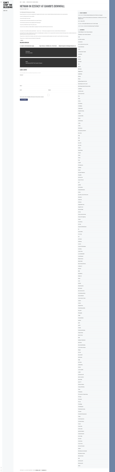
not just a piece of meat (81, 298)
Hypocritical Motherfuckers (82, 226)
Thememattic (44, 470)
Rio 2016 (79, 352)
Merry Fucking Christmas (82, 263)
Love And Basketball (81, 253)
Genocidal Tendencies (81, 172)
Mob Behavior (80, 273)
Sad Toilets (80, 362)
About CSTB (5, 10)
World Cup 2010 (80, 460)
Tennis (79, 389)
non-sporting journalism (81, 293)
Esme (79, 140)
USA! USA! (79, 438)
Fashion (79, 147)
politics (79, 325)
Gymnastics (80, 197)
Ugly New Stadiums (81, 431)
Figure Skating (80, 150)
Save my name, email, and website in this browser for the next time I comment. (32, 96)
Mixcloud (79, 268)
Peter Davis (80, 17)
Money (79, 278)
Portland (79, 327)
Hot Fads (79, 224)
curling (79, 123)
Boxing (79, 78)
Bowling (79, 76)
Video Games (80, 441)
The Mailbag (80, 404)
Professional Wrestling (81, 330)
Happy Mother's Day (81, 204)
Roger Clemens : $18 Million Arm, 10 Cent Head (48, 45)
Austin (79, 49)
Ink (78, 229)
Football (79, 162)
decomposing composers (82, 130)
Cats (79, 96)
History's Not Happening (82, 216)
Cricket (79, 118)
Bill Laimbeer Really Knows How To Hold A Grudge (90, 23)
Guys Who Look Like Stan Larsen (83, 194)
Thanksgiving (80, 391)
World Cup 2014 (80, 463)
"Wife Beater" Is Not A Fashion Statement (84, 34)
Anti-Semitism (80, 41)
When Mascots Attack (81, 453)
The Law (79, 401)
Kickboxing (79, 241)
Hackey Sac (80, 199)
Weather (79, 448)
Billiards (79, 66)
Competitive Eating (81, 110)
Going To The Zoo (81, 179)
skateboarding (80, 364)
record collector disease (82, 347)
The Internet (80, 399)
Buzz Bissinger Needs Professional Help (84, 86)
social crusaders (80, 369)
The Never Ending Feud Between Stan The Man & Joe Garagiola (93, 15)
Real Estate (80, 342)
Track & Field (80, 426)
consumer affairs (80, 115)
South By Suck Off (81, 374)
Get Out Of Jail (80, 177)
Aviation (79, 56)
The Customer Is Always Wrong (83, 394)
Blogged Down (80, 71)
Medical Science (80, 258)
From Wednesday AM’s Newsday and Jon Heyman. (27, 12)
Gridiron (79, 192)
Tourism (79, 423)
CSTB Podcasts (80, 120)
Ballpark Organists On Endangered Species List (67, 45)
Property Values (80, 332)
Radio (79, 337)
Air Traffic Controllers (81, 39)
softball (79, 372)
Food (79, 160)
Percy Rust (79, 310)
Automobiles (80, 54)
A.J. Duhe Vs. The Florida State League (27, 45)
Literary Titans (80, 251)
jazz (78, 236)
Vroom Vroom (80, 443)
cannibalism (80, 88)
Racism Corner (80, 335)
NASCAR (79, 283)
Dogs (79, 135)
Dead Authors (80, 128)
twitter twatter (80, 428)
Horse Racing (80, 221)
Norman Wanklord (81, 295)
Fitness (79, 157)
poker (79, 322)
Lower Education (80, 256)
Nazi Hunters (80, 288)
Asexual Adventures (81, 46)
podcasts (79, 320)
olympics (79, 300)
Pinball (79, 315)
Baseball (22, 40)
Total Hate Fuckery (81, 421)
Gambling (79, 167)
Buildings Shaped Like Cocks (82, 81)
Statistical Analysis (81, 384)
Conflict (79, 113)
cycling (79, 125)
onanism (79, 303)
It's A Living (80, 234)
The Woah (79, 411)
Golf (78, 182)
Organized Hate (80, 305)
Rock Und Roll (80, 354)
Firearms (79, 152)
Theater (79, 416)
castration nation (80, 91)
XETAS (79, 465)
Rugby (79, 359)
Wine (79, 458)
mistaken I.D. (80, 266)
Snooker (79, 367)
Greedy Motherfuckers (81, 189)
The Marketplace (80, 406)
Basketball (79, 61)
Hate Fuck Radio (80, 209)
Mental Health (80, 261)
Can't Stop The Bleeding (7, 5)
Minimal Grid (37, 470)
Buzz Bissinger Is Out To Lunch (82, 83)
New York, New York (81, 290)
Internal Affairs (80, 231)
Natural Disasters (80, 285)
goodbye (79, 184)
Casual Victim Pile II (81, 93)
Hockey (79, 219)
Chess (79, 98)
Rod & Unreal (80, 357)
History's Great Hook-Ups (82, 214)
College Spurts (80, 108)
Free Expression (80, 165)
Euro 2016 (79, 145)
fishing (79, 155)
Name (21, 85)
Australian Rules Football (82, 51)
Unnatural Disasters (81, 433)
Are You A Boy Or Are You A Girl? (83, 44)
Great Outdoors (80, 187)
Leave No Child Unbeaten (82, 246)
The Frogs (79, 396)
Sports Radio (80, 379)
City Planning (80, 103)
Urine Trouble (80, 436)
